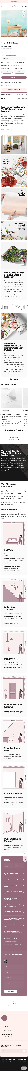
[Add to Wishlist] (24, 11)
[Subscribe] (24, 1051)
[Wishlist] (4, 6)
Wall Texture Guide (22, 98)
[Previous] (1, 1)
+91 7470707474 (16, 944)
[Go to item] (11, 39)
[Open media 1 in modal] (24, 15)
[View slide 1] (11, 442)
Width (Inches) (5, 68)
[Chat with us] (25, 859)
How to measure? (19, 62)
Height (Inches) (18, 68)
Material (3, 55)
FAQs (14, 865)
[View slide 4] (16, 442)
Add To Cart (14, 77)
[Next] (26, 1)
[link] (6, 129)
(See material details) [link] (11, 55)
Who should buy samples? (7, 85)
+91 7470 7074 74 (23, 94)
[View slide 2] (13, 442)
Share (4, 98)
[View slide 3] (15, 442)
